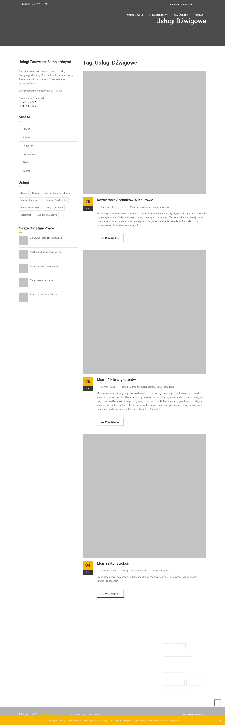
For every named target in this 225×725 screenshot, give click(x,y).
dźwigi (35, 193)
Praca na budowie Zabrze (43, 294)
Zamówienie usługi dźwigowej (86, 645)
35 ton (59, 90)
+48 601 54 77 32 (31, 4)
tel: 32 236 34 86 (27, 106)
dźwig (125, 207)
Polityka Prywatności (194, 714)
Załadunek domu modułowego (46, 238)
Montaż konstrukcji (113, 563)
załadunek (25, 215)
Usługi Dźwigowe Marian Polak (53, 714)
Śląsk (114, 207)
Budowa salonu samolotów (44, 266)
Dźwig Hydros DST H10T (84, 657)
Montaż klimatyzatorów (116, 380)
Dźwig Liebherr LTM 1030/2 (85, 651)
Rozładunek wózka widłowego (46, 252)
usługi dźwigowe (160, 207)
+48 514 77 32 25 (32, 650)
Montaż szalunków (140, 207)
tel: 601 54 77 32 (27, 102)
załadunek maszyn (47, 215)
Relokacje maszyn (30, 207)
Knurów (105, 207)
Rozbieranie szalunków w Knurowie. (125, 200)
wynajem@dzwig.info (181, 4)
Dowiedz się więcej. (170, 720)
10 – (53, 90)
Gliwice (105, 387)
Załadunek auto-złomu (42, 280)
